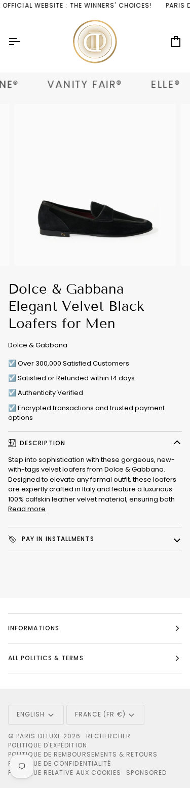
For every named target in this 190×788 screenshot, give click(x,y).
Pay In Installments (57, 538)
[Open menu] (23, 42)
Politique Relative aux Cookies (64, 772)
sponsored (146, 772)
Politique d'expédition (47, 745)
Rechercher (108, 736)
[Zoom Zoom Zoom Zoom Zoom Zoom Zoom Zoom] (95, 185)
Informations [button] (33, 628)
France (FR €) (100, 714)
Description (42, 443)
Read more (27, 509)
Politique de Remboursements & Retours (83, 754)
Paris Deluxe (38, 736)
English (31, 714)
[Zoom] (33, 247)
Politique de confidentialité (59, 763)
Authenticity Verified (50, 393)
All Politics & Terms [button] (46, 658)
